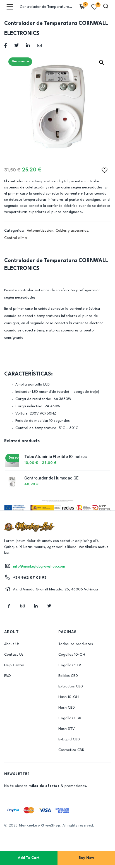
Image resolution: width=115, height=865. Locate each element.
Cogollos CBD (69, 718)
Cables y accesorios (72, 230)
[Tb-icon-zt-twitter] (49, 606)
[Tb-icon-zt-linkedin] (35, 606)
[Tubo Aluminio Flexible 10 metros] (12, 460)
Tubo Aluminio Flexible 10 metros (55, 456)
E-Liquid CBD (69, 739)
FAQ (7, 676)
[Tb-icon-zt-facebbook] (9, 606)
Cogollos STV (69, 665)
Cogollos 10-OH (71, 654)
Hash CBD (66, 707)
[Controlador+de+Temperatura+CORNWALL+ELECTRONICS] (16, 45)
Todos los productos (75, 644)
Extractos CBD (70, 686)
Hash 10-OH (68, 697)
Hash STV (66, 729)
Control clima (15, 238)
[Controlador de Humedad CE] (12, 482)
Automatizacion (40, 230)
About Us (12, 644)
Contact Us (13, 654)
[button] (102, 62)
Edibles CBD (68, 676)
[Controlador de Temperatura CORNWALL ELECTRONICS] (5, 45)
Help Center (14, 665)
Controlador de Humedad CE (51, 478)
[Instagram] (22, 606)
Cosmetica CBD (71, 750)
